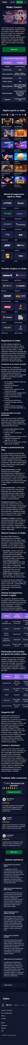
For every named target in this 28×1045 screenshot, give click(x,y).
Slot (23, 114)
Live (10, 114)
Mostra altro (14, 852)
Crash (16, 114)
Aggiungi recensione (14, 792)
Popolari (3, 114)
